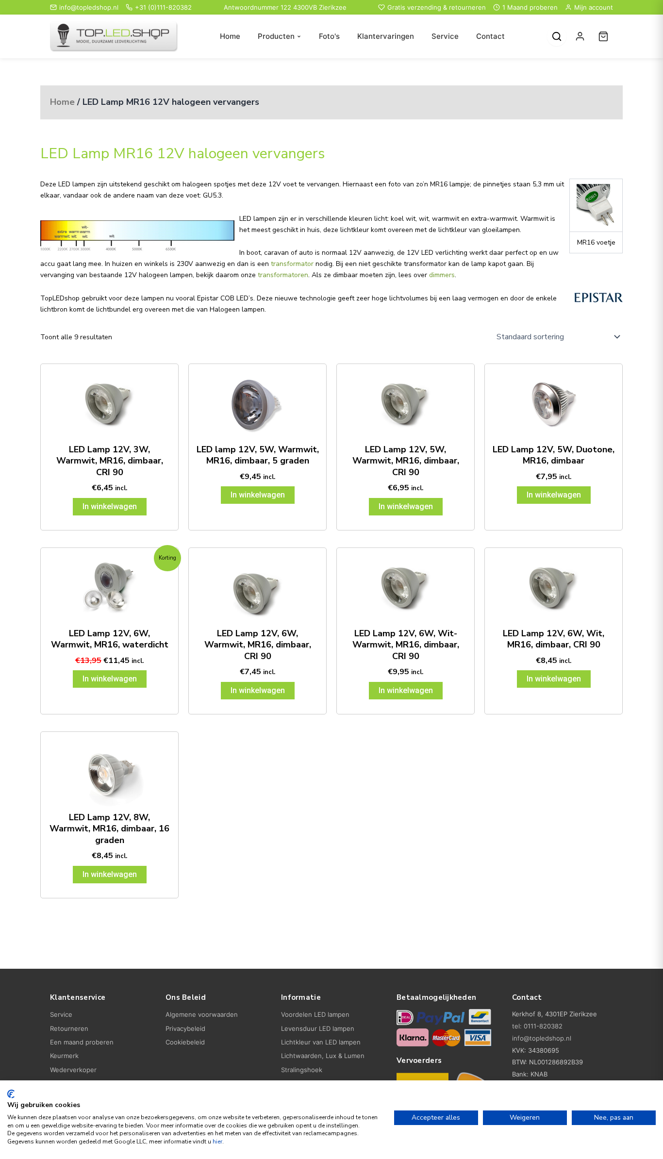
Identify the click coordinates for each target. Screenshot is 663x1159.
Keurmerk (64, 1056)
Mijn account (593, 7)
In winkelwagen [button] (110, 506)
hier (217, 1141)
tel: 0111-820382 (537, 1026)
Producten (276, 36)
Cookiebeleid (185, 1042)
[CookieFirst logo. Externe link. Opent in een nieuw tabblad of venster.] (11, 1094)
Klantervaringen (385, 36)
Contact (490, 36)
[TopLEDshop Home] (114, 36)
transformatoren (283, 275)
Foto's (329, 36)
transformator (292, 263)
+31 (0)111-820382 (163, 7)
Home (230, 36)
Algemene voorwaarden (202, 1014)
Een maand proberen (82, 1042)
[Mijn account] (580, 36)
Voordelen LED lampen (315, 1014)
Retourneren (69, 1028)
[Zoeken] (556, 36)
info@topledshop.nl (88, 7)
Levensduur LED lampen (317, 1028)
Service (445, 36)
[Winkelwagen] (603, 36)
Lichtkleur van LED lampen (321, 1042)
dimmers (442, 275)
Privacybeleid (185, 1028)
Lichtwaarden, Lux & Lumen (323, 1056)
